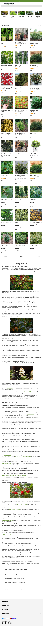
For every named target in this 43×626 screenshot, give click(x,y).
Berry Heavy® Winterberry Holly (21, 110)
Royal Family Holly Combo (35, 87)
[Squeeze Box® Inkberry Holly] (21, 192)
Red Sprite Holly (28, 432)
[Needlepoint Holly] (7, 167)
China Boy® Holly (33, 175)
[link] (8, 256)
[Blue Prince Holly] (36, 57)
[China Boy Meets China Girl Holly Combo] (7, 102)
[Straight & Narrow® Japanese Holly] (7, 34)
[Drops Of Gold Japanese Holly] (7, 125)
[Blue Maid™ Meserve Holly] (7, 146)
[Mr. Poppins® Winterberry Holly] (7, 192)
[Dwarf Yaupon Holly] (36, 238)
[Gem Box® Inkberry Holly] (21, 238)
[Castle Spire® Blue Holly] (36, 192)
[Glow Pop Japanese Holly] (21, 125)
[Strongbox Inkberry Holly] (36, 34)
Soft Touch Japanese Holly (20, 222)
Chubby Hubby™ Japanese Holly (20, 88)
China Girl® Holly (33, 133)
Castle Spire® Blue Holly (34, 199)
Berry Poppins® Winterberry (6, 87)
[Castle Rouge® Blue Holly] (7, 238)
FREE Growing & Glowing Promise (26, 0)
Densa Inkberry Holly (34, 110)
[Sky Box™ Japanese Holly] (7, 215)
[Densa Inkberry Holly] (36, 102)
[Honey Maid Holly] (21, 146)
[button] (40, 3)
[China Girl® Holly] (36, 125)
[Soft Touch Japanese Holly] (21, 215)
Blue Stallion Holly (10, 388)
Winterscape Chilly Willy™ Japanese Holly (20, 176)
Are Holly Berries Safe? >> (7, 534)
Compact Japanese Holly (22, 504)
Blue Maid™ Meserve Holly (6, 153)
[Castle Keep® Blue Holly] (36, 146)
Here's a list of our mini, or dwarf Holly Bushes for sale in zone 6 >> (14, 475)
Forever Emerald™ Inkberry (6, 65)
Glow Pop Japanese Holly (20, 133)
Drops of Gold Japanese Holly (7, 520)
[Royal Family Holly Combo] (36, 79)
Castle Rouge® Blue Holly (6, 245)
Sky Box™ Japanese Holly (6, 222)
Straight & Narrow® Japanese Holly (6, 43)
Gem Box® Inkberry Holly (20, 245)
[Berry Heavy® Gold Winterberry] (36, 215)
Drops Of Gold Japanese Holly (6, 133)
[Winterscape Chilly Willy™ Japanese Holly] (21, 167)
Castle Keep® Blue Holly (34, 153)
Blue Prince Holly (33, 65)
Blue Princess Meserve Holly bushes (14, 386)
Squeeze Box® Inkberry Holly (20, 199)
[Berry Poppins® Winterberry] (7, 79)
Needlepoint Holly (4, 175)
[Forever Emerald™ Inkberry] (7, 57)
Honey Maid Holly (18, 153)
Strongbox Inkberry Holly (34, 42)
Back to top (21, 596)
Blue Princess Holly (19, 42)
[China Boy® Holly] (36, 167)
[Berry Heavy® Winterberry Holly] (21, 102)
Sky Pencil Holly (18, 65)
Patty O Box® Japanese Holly (14, 509)
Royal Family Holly (27, 391)
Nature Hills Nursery (7, 621)
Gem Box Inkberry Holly (6, 463)
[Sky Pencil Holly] (21, 57)
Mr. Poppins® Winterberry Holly (7, 199)
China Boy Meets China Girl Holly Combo (7, 111)
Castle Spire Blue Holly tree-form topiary (23, 456)
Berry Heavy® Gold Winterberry (36, 222)
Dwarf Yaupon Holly (33, 245)
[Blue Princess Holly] (21, 34)
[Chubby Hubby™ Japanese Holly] (21, 79)
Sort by (3, 25)
